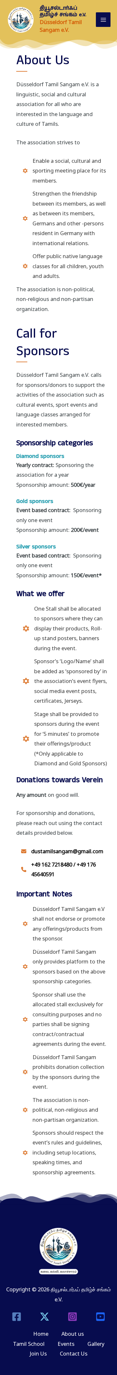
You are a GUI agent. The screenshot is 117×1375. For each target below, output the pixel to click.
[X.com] (44, 1317)
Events (66, 1343)
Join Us (38, 1353)
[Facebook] (16, 1317)
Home (40, 1333)
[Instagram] (72, 1317)
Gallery (95, 1343)
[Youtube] (100, 1317)
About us (72, 1333)
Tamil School (29, 1343)
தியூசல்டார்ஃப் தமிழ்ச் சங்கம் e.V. (63, 11)
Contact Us (73, 1353)
